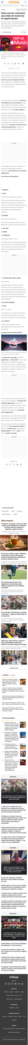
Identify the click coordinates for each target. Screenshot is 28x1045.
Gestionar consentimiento (14, 1032)
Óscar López (15, 5)
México (16, 995)
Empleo (17, 1007)
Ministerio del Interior (6, 5)
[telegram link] (19, 984)
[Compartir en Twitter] (11, 63)
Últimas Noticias (18, 999)
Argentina (11, 991)
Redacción (11, 1007)
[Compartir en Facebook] (8, 63)
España (3, 9)
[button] (2, 2)
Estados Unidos (10, 995)
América (6, 991)
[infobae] (14, 2)
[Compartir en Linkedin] (15, 63)
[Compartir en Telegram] (18, 63)
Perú (20, 995)
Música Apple (5, 511)
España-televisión (6, 514)
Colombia (17, 991)
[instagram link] (12, 984)
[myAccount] (25, 2)
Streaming (19, 511)
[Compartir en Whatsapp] (4, 63)
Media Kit (14, 1020)
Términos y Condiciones (8, 1028)
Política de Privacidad (20, 1028)
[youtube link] (15, 984)
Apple (12, 511)
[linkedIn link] (22, 984)
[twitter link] (9, 984)
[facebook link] (6, 984)
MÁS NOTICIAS (14, 668)
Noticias (15, 514)
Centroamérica (9, 999)
